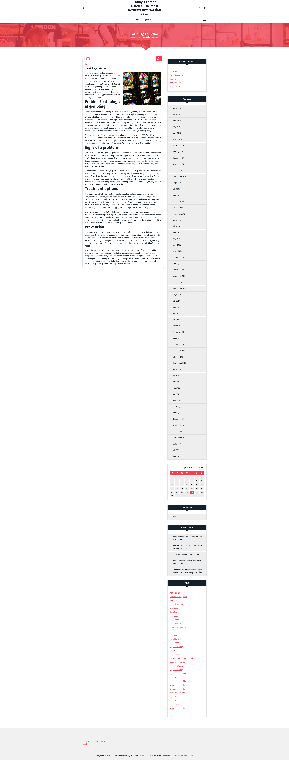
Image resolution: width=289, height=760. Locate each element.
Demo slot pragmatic (178, 597)
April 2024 (177, 245)
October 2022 (178, 357)
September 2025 (179, 177)
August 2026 (178, 108)
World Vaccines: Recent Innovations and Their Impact (187, 562)
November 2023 (179, 276)
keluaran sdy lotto (177, 708)
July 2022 (176, 375)
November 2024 (179, 201)
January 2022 (178, 413)
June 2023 (177, 307)
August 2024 (178, 220)
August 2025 (177, 183)
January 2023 (178, 338)
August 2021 (177, 444)
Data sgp (173, 71)
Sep (159, 58)
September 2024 (179, 214)
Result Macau (175, 87)
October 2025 (178, 170)
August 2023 (177, 295)
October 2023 (178, 282)
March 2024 (177, 251)
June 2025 (177, 195)
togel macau (175, 704)
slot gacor (174, 608)
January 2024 (178, 264)
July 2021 (176, 450)
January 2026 (178, 152)
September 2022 (179, 363)
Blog (139, 37)
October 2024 (178, 208)
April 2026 (177, 133)
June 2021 (176, 456)
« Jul (201, 468)
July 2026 (176, 114)
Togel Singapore (143, 20)
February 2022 (178, 407)
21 (192, 488)
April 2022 (177, 394)
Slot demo (174, 601)
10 (172, 485)
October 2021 (178, 431)
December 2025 (179, 158)
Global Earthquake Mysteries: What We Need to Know (187, 547)
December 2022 (179, 344)
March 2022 (177, 400)
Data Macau (175, 612)
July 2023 (176, 301)
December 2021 (179, 419)
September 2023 (179, 288)
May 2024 (176, 239)
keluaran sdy (175, 79)
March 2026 (177, 139)
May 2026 (176, 127)
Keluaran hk (175, 593)
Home (133, 37)
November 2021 (179, 425)
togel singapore (176, 604)
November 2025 (179, 164)
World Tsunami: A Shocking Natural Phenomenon (187, 538)
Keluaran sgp (175, 83)
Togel (84, 744)
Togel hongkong (100, 741)
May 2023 (176, 313)
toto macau (174, 635)
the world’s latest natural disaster (187, 554)
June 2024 (177, 232)
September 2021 (179, 438)
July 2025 (176, 189)
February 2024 (178, 257)
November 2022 (179, 351)
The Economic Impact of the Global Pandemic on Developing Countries (187, 571)
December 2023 (179, 270)
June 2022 (177, 382)
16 (202, 485)
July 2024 (176, 226)
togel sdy (173, 697)
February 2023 (178, 332)
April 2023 (177, 320)
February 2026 (178, 145)
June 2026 (177, 121)
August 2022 (177, 369)
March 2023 (177, 326)
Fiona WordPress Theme (183, 756)
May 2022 (176, 388)
